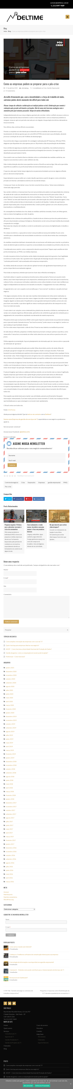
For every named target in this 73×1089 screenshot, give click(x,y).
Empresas (41, 482)
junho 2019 (9, 739)
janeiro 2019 (10, 758)
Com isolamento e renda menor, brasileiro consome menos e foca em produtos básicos (35, 528)
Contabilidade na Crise (39, 88)
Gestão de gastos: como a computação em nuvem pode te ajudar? (27, 653)
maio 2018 (9, 784)
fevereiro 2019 (11, 754)
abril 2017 (9, 833)
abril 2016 (9, 878)
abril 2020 (9, 701)
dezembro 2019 (11, 716)
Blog (9, 31)
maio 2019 (9, 743)
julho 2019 (9, 735)
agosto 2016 (10, 863)
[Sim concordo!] (71, 1084)
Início (5, 31)
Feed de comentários (10, 897)
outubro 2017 (10, 810)
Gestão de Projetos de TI (13, 1043)
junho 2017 (9, 825)
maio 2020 (9, 698)
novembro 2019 (11, 720)
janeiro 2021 (10, 668)
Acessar (6, 892)
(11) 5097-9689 (11, 1019)
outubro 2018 (10, 769)
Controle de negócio (11, 482)
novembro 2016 (11, 851)
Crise (23, 482)
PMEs (65, 482)
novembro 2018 (11, 765)
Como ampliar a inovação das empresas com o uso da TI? (24, 641)
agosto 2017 (10, 818)
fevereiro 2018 (11, 795)
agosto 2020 (10, 686)
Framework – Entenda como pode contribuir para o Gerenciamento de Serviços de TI (36, 970)
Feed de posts (8, 894)
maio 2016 (9, 874)
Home (6, 1025)
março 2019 (10, 750)
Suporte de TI (9, 1037)
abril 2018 (9, 788)
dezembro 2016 (11, 848)
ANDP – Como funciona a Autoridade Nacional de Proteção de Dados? (29, 649)
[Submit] (67, 630)
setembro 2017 (11, 814)
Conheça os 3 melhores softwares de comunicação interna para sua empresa (33, 954)
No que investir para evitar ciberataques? (58, 526)
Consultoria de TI (10, 1034)
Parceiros (39, 1028)
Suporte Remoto (43, 1043)
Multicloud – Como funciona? (15, 656)
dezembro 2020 (11, 671)
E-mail (6, 578)
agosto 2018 (10, 776)
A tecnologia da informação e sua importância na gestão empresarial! (31, 962)
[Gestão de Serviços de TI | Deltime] (25, 16)
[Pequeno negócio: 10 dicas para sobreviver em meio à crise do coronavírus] (14, 516)
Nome (6, 570)
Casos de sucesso (42, 1025)
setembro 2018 (11, 773)
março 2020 (10, 705)
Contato (39, 1031)
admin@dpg (25, 88)
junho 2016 (9, 870)
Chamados (7, 1046)
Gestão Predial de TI (11, 1040)
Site (5, 586)
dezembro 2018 (11, 761)
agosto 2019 (10, 731)
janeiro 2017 (10, 844)
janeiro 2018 (10, 799)
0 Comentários (10, 91)
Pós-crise (8, 486)
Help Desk (39, 1034)
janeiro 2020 (10, 713)
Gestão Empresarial (53, 88)
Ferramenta (41, 1037)
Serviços (6, 1031)
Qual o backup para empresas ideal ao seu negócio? (22, 645)
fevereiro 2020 (11, 709)
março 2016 (10, 881)
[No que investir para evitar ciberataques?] (59, 516)
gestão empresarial (54, 482)
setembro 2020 (11, 683)
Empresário (31, 482)
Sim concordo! (28, 1085)
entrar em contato (34, 414)
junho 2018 (9, 780)
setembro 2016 (11, 859)
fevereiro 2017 (11, 840)
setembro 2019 (11, 728)
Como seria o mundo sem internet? (20, 947)
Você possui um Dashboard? (18, 977)
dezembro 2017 (11, 803)
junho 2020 (9, 694)
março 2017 (10, 836)
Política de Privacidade (42, 1085)
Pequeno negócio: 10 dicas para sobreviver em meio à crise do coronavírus (13, 527)
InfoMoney (11, 410)
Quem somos (8, 1028)
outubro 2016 (10, 855)
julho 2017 (9, 821)
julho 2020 (9, 690)
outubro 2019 (10, 724)
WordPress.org (9, 899)
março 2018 (10, 791)
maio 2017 (9, 829)
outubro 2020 (10, 679)
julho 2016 (9, 866)
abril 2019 (9, 746)
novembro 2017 (11, 806)
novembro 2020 (11, 675)
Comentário (7, 594)
